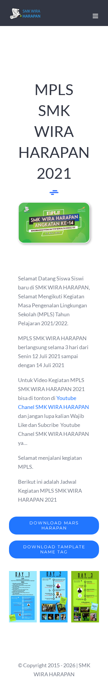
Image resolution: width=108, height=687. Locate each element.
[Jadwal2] (54, 573)
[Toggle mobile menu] (96, 16)
